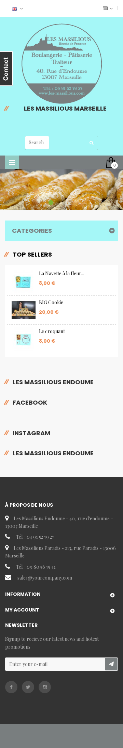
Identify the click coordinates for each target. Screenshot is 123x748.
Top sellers (32, 254)
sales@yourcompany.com (44, 577)
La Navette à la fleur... (61, 273)
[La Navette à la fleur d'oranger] (24, 281)
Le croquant (52, 331)
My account (22, 609)
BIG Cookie (51, 302)
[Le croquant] (24, 339)
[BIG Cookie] (24, 310)
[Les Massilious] (61, 63)
